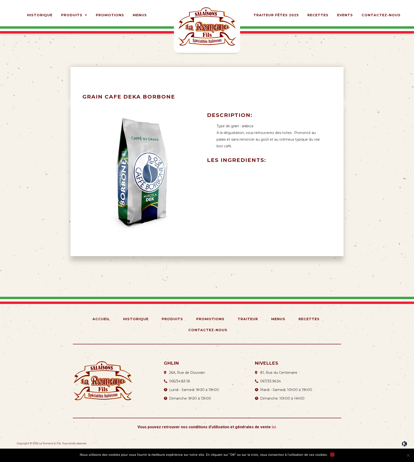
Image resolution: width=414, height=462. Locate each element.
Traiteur (248, 319)
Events (345, 15)
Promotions (110, 15)
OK (332, 454)
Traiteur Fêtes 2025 (276, 15)
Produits (71, 15)
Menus (140, 15)
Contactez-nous (381, 15)
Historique (39, 15)
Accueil (101, 319)
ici (274, 427)
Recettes (317, 15)
